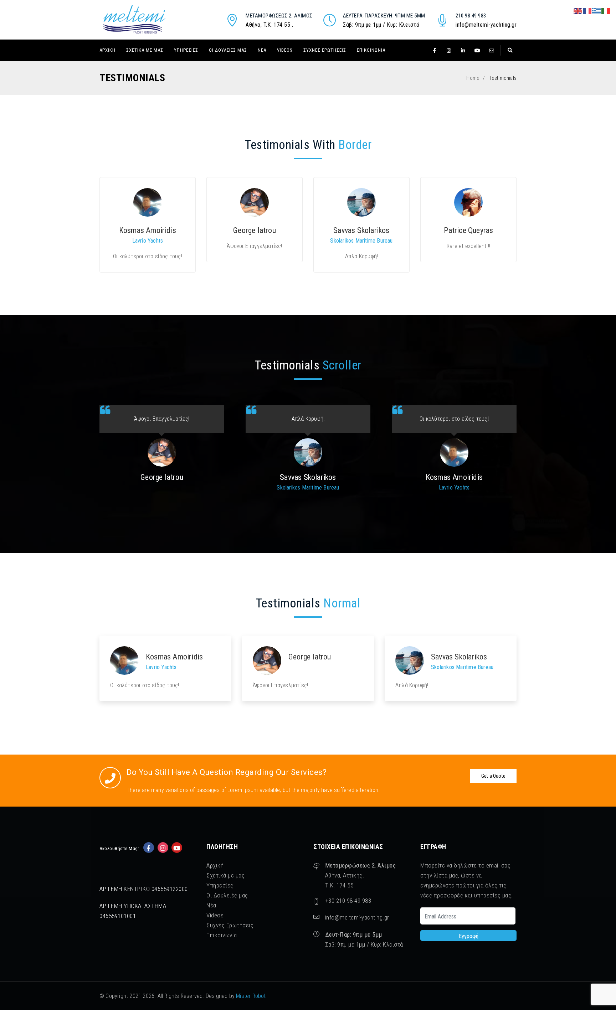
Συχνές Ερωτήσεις (324, 50)
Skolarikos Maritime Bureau (361, 240)
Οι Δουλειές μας (228, 50)
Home (472, 78)
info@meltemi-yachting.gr (486, 24)
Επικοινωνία (371, 50)
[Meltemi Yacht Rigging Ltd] (134, 19)
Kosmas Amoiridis (147, 230)
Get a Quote (493, 776)
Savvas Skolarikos (361, 230)
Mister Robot (251, 996)
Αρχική (107, 50)
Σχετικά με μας (144, 50)
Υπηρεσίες (186, 50)
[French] (587, 10)
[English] (578, 10)
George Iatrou (254, 230)
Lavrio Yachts (147, 240)
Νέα (262, 50)
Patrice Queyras (468, 230)
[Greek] (596, 10)
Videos (285, 50)
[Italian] (606, 10)
